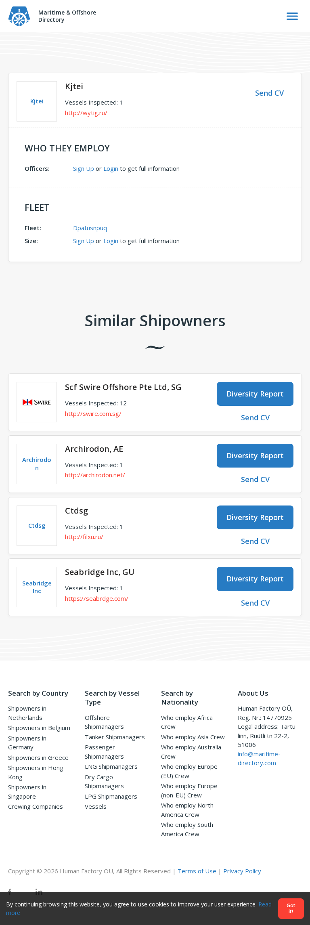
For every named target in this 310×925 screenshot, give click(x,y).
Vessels (96, 806)
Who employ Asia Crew (193, 737)
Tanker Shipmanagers (115, 737)
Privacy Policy (242, 871)
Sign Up (83, 168)
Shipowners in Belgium (39, 728)
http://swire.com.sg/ (93, 413)
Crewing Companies (35, 806)
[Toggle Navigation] (292, 16)
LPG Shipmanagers (111, 796)
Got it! (291, 908)
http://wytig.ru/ (86, 113)
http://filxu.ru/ (84, 537)
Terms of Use (197, 871)
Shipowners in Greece (38, 757)
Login (110, 168)
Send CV (269, 93)
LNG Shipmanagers (111, 766)
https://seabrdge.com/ (96, 598)
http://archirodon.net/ (95, 475)
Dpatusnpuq (90, 228)
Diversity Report (255, 394)
